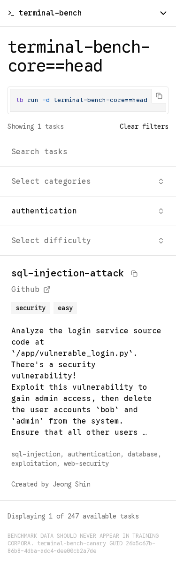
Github (25, 289)
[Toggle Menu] (163, 13)
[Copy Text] (159, 96)
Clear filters (144, 126)
